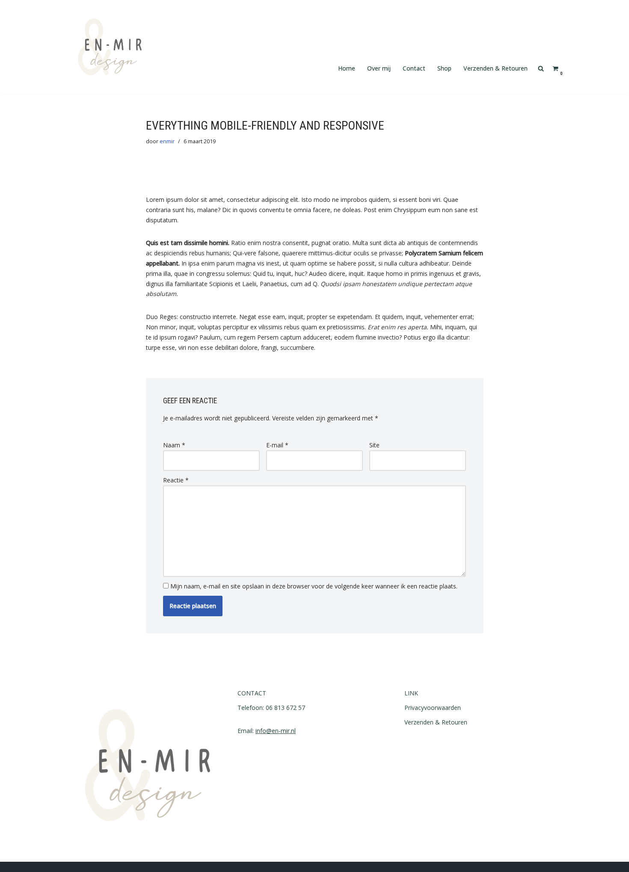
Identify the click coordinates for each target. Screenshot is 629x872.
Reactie (176, 480)
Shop (444, 68)
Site (374, 445)
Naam (174, 445)
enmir (167, 141)
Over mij (379, 68)
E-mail (277, 445)
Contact (414, 68)
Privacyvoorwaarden (432, 708)
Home (346, 68)
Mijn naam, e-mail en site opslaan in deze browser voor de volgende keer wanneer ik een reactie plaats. (313, 586)
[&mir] (110, 47)
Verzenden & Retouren (495, 68)
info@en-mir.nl (275, 731)
